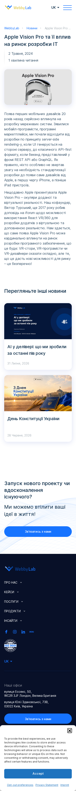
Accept (38, 773)
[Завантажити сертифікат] (10, 645)
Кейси (9, 592)
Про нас (10, 582)
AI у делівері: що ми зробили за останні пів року (36, 350)
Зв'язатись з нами (38, 531)
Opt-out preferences (20, 785)
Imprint (64, 785)
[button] (70, 730)
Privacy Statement (46, 785)
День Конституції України (33, 418)
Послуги (11, 601)
